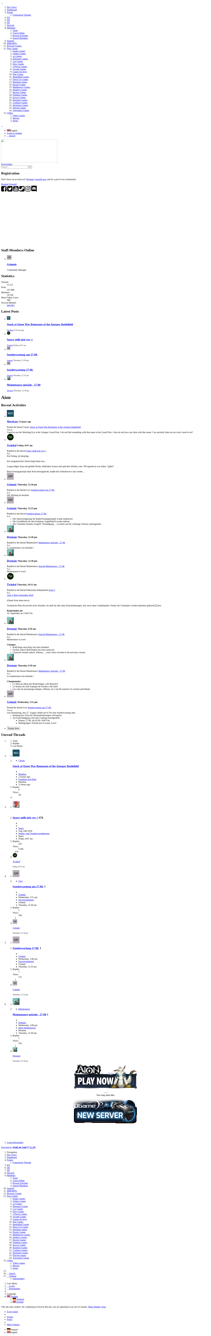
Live (20, 881)
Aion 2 (52, 590)
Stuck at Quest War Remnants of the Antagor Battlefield (40, 324)
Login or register (14, 133)
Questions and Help (27, 779)
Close (103, 1307)
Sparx (21, 828)
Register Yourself (9, 184)
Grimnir (12, 264)
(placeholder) (19, 1278)
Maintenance (24, 1009)
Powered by (18, 1147)
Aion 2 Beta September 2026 (20, 595)
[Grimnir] (10, 479)
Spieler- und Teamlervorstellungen (34, 833)
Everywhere (6, 164)
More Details (94, 1307)
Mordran (10, 330)
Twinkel (10, 345)
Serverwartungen (26, 900)
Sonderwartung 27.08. (20, 369)
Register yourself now (37, 179)
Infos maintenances (27, 1028)
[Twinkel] (10, 440)
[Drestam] (10, 531)
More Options (13, 1324)
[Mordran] (10, 416)
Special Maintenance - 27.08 (51, 566)
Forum (10, 1317)
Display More (13, 728)
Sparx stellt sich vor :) (19, 339)
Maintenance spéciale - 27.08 (23, 384)
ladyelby (11, 305)
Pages (9, 1319)
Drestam (10, 390)
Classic (21, 760)
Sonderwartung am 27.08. (22, 354)
